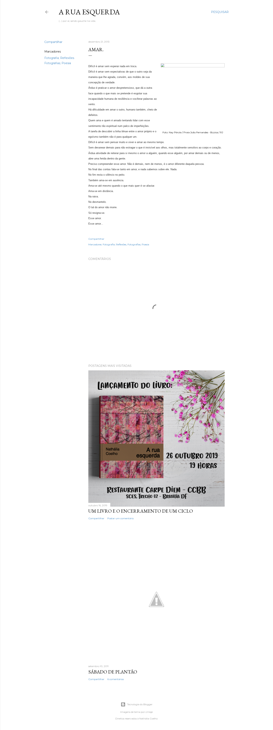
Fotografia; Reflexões (59, 58)
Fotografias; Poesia (57, 63)
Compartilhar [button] (53, 42)
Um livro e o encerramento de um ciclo (140, 511)
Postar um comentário (120, 518)
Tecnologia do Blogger (139, 704)
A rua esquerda (89, 12)
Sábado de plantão (112, 672)
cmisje (149, 711)
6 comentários (115, 679)
